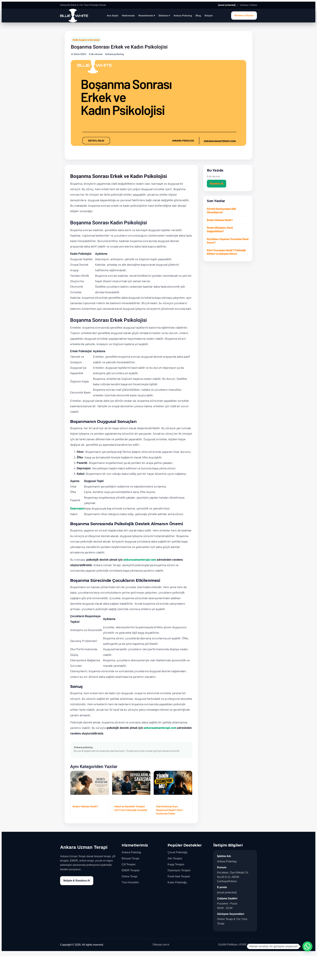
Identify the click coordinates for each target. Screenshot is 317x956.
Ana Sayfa (112, 15)
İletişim (209, 15)
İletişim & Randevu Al (76, 880)
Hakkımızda (128, 15)
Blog (198, 15)
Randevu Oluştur (244, 15)
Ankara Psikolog (183, 15)
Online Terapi (129, 876)
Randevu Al (216, 183)
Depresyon (77, 508)
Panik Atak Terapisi (179, 876)
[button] (307, 946)
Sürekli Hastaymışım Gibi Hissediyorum (221, 210)
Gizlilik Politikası (227, 944)
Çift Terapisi (129, 864)
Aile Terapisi (175, 858)
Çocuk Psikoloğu (178, 852)
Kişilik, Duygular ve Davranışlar (86, 40)
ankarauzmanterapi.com (139, 559)
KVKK (243, 944)
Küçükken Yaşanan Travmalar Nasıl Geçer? (227, 240)
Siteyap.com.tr (161, 944)
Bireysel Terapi (130, 858)
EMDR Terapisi (131, 870)
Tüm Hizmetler (130, 882)
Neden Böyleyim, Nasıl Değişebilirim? (220, 229)
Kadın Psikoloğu (177, 882)
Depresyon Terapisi (179, 870)
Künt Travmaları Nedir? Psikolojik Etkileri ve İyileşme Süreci (226, 252)
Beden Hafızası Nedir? (220, 220)
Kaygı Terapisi (176, 864)
